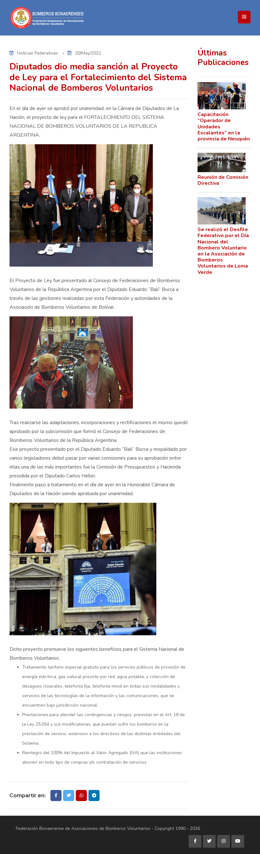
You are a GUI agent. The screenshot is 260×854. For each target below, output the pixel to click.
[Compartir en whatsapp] (81, 795)
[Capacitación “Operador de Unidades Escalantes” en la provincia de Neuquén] (222, 95)
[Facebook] (195, 841)
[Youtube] (237, 841)
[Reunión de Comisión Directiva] (222, 162)
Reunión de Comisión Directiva (223, 180)
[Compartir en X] (68, 795)
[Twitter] (209, 841)
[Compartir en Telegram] (94, 795)
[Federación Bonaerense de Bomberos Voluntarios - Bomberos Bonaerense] (73, 17)
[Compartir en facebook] (56, 795)
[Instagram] (223, 841)
